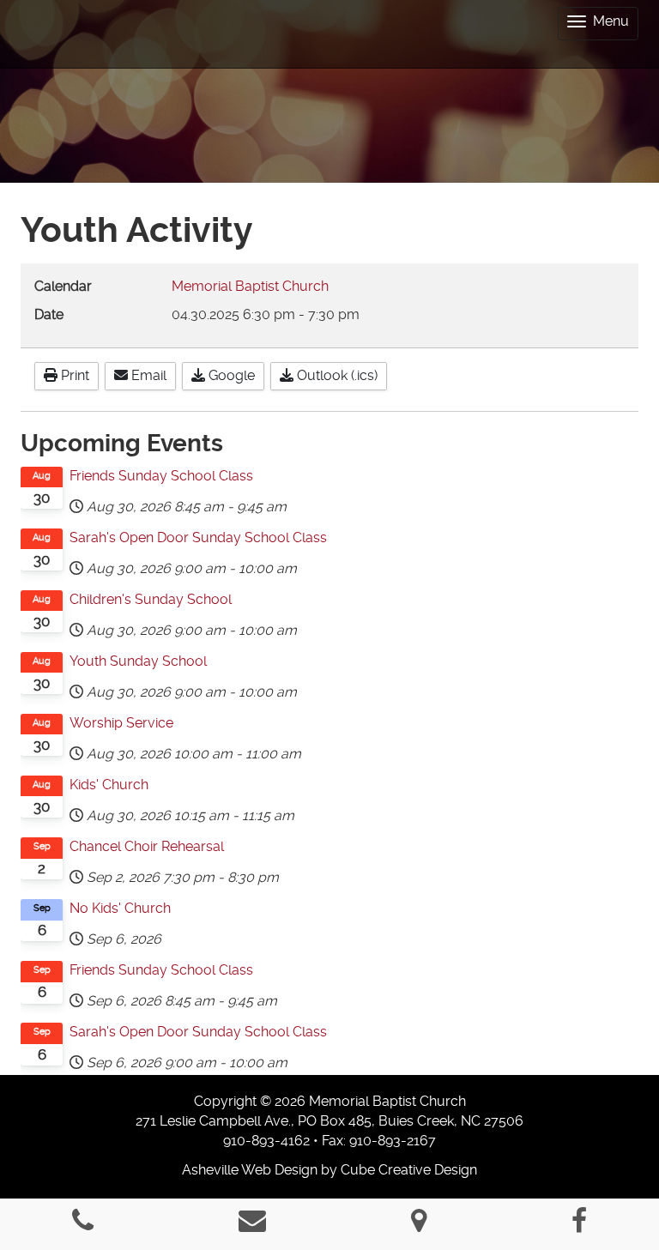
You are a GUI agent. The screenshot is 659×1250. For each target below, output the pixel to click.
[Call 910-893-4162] (83, 1225)
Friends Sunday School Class (161, 476)
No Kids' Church (120, 908)
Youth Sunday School (138, 661)
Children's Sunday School (151, 599)
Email (147, 375)
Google (230, 375)
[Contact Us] (252, 1225)
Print (73, 375)
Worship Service (121, 723)
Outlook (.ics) (335, 375)
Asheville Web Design (249, 1170)
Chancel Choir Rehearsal (147, 846)
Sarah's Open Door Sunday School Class (198, 537)
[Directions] (418, 1225)
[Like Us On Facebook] (579, 1225)
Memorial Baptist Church (250, 286)
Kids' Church (109, 784)
